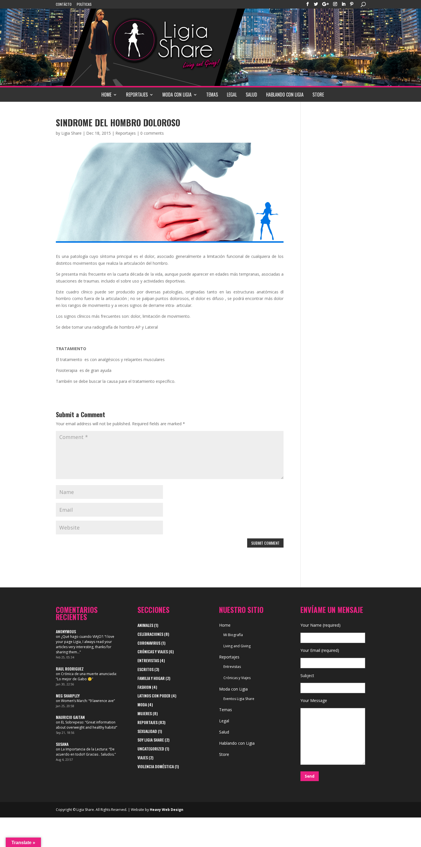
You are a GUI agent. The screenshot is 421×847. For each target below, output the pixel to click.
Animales (145, 625)
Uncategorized (150, 749)
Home (106, 94)
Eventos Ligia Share (238, 698)
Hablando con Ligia (285, 94)
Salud (251, 94)
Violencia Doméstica (155, 766)
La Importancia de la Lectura (84, 749)
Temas (212, 94)
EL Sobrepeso (72, 722)
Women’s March (74, 700)
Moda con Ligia (177, 94)
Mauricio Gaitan (70, 717)
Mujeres (144, 713)
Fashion (144, 687)
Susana (62, 744)
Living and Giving (237, 646)
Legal (232, 94)
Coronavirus (148, 643)
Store (318, 94)
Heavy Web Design (166, 809)
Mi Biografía (233, 634)
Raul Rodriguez (70, 669)
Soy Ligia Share (150, 740)
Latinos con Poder (153, 696)
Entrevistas (148, 660)
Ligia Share (71, 133)
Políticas (84, 5)
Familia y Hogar (151, 678)
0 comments (152, 133)
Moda (142, 704)
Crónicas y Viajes (152, 651)
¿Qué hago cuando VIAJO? (82, 636)
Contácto (64, 5)
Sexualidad (147, 731)
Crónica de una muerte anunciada (88, 673)
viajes (142, 757)
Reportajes (137, 94)
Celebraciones (150, 634)
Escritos (145, 669)
